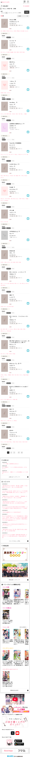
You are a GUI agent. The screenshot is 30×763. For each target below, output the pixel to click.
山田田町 (12, 125)
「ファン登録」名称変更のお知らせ (10, 463)
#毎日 (2, 420)
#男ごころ (3, 283)
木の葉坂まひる (13, 21)
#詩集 (14, 262)
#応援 (20, 262)
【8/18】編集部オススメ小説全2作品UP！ (11, 512)
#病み (5, 262)
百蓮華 (11, 390)
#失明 (21, 52)
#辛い (20, 175)
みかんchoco (12, 189)
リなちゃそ (12, 432)
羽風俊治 (12, 274)
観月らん (12, 344)
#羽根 (14, 399)
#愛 (4, 175)
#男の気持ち (3, 285)
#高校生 (9, 374)
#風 (11, 198)
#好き (17, 113)
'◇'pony (11, 83)
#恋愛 (2, 92)
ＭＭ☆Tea (12, 411)
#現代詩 (8, 31)
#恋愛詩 (4, 31)
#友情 (12, 306)
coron (11, 64)
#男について (16, 283)
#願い (10, 113)
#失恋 (15, 52)
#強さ (7, 353)
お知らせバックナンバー (14, 476)
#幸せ (22, 175)
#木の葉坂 (22, 31)
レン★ (11, 42)
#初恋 (14, 441)
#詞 (7, 221)
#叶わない (8, 175)
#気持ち (15, 420)
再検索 (26, 12)
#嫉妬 (25, 113)
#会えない (3, 198)
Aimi (11, 233)
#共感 (7, 441)
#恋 (5, 113)
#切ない (16, 154)
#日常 (8, 420)
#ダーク (12, 154)
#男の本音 (12, 283)
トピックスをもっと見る (14, 541)
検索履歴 (27, 6)
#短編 (27, 198)
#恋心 (19, 329)
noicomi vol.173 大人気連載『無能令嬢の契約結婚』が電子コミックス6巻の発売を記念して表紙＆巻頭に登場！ (14, 536)
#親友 (18, 52)
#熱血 (14, 353)
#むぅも (11, 420)
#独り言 (10, 353)
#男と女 (15, 329)
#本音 (4, 329)
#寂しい (22, 113)
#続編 (27, 374)
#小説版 (8, 52)
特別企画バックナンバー (14, 579)
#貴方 (26, 441)
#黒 (16, 399)
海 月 (11, 145)
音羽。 (11, 252)
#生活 (19, 154)
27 (18, 452)
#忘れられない (16, 198)
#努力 (13, 374)
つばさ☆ (12, 212)
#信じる (2, 376)
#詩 (1, 31)
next (22, 452)
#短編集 (11, 52)
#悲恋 (17, 262)
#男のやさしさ (3, 331)
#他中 (20, 198)
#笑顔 (23, 52)
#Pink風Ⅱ (6, 200)
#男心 (24, 329)
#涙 (19, 113)
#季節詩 (18, 31)
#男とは (23, 283)
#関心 (21, 329)
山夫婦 (11, 365)
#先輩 (23, 441)
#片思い (5, 92)
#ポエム (11, 31)
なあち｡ (11, 104)
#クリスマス (23, 154)
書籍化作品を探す (14, 690)
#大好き (13, 113)
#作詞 (15, 31)
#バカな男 (7, 283)
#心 (9, 154)
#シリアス (6, 154)
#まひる (26, 31)
